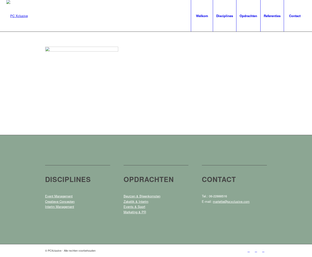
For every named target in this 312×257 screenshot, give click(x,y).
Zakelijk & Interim (136, 201)
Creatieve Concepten (60, 201)
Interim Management (59, 206)
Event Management (59, 196)
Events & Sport (134, 206)
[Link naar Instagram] (256, 250)
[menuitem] (202, 16)
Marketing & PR (135, 212)
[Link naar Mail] (263, 250)
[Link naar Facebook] (248, 250)
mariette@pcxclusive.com (231, 201)
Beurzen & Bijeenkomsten (142, 196)
